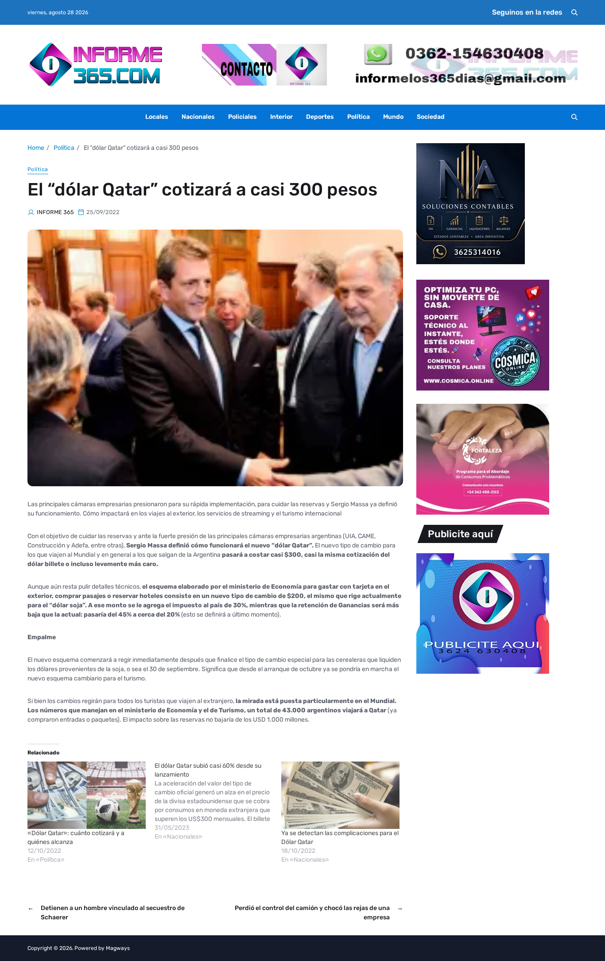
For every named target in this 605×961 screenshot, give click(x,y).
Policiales (242, 117)
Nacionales (198, 117)
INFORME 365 (55, 212)
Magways (118, 948)
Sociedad (431, 117)
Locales (156, 117)
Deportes (320, 117)
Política (358, 117)
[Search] (574, 12)
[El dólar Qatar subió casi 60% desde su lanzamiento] (218, 801)
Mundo (393, 117)
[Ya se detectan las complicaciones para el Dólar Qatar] (340, 795)
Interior (281, 117)
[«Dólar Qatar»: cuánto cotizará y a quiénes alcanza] (86, 795)
